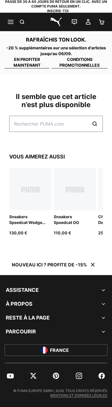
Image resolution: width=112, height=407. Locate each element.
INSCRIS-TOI (57, 11)
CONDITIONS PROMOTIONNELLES (79, 62)
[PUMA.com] (56, 22)
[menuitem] (10, 376)
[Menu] (10, 22)
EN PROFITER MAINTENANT (26, 62)
